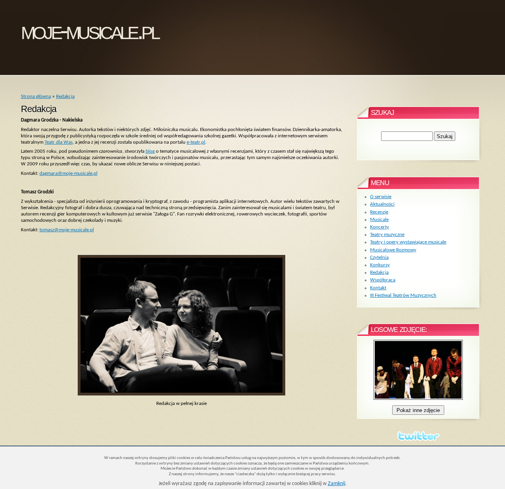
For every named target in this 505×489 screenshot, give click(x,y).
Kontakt (378, 287)
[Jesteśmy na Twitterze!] (418, 435)
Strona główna (36, 96)
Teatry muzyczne (387, 234)
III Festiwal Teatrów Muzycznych (403, 295)
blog (150, 151)
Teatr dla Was (59, 142)
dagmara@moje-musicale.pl (68, 173)
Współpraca (382, 280)
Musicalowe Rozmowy (393, 250)
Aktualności (382, 204)
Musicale (379, 219)
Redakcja (65, 96)
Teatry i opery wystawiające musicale (408, 242)
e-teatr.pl (196, 142)
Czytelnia (379, 257)
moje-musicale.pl (89, 30)
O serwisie (380, 196)
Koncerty (379, 227)
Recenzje (379, 212)
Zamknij (336, 484)
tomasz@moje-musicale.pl (66, 229)
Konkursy (380, 265)
